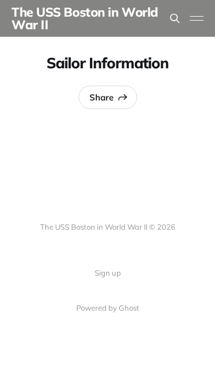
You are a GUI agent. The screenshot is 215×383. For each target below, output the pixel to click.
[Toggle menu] (196, 18)
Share (101, 97)
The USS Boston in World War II (84, 18)
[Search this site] (174, 18)
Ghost (129, 307)
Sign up (108, 272)
